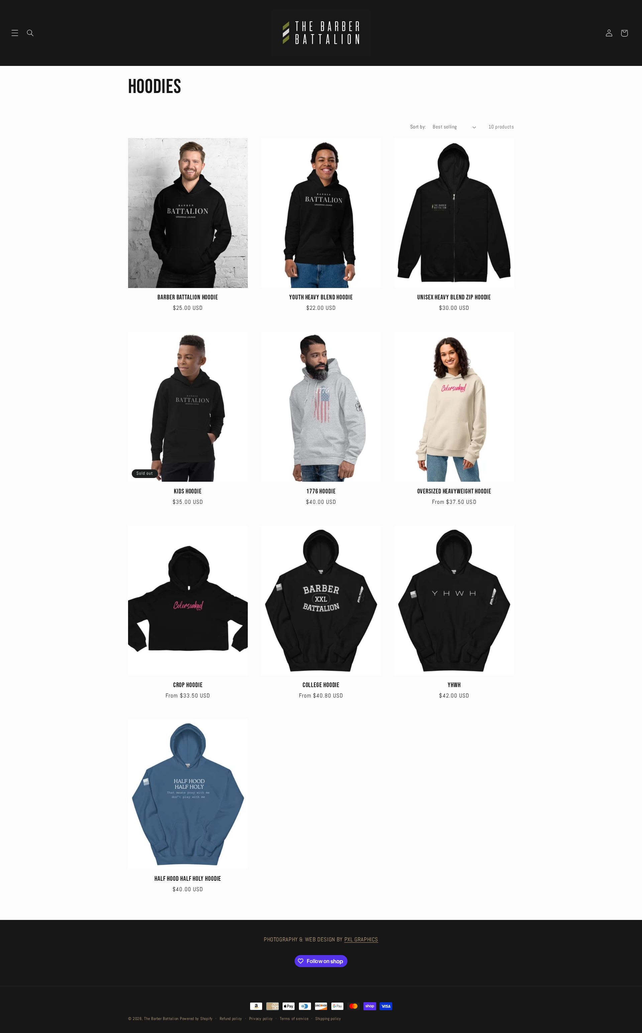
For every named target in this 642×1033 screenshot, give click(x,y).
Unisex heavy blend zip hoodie (454, 297)
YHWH (454, 685)
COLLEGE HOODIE (321, 685)
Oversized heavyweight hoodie (454, 491)
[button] (14, 33)
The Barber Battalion (161, 1018)
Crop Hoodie (188, 685)
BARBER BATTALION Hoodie (187, 297)
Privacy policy (261, 1018)
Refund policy (231, 1018)
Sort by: (418, 127)
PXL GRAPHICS (361, 939)
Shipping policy (328, 1018)
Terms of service (294, 1018)
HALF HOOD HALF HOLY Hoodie (187, 879)
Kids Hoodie (188, 491)
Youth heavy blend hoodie (321, 297)
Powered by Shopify (196, 1018)
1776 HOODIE (321, 491)
